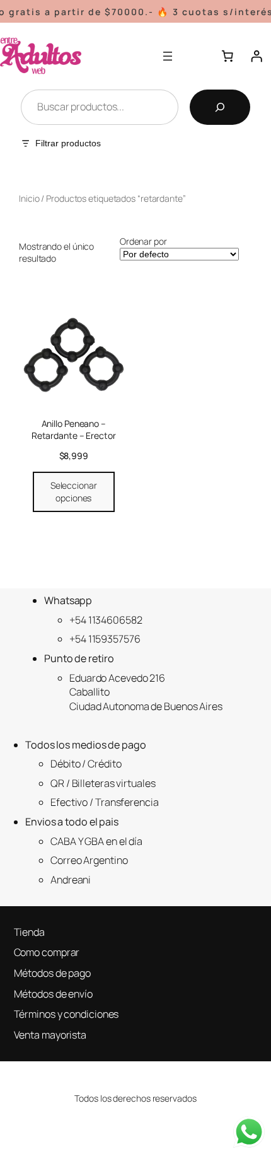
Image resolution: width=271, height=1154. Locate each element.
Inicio (29, 198)
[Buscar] (220, 107)
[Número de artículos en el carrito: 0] (227, 56)
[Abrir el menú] (167, 56)
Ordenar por (143, 241)
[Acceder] (256, 56)
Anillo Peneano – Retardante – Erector (74, 429)
